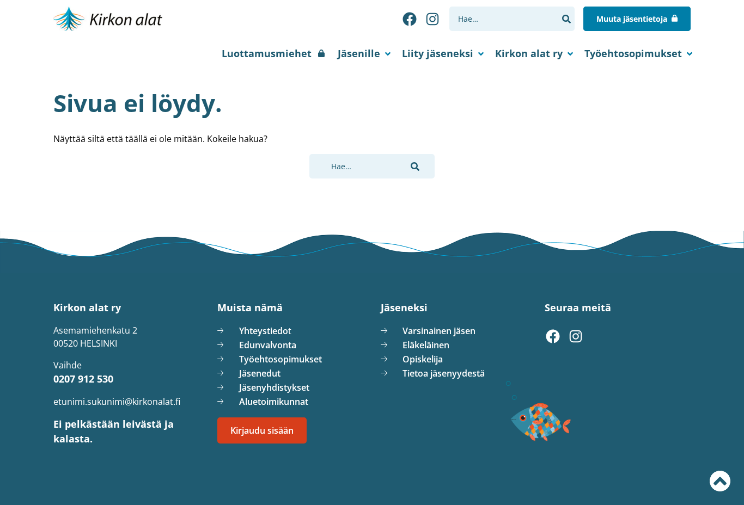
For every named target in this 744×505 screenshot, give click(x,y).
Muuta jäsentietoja (631, 19)
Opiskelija (423, 359)
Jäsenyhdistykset (274, 387)
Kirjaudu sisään (262, 430)
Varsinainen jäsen (439, 331)
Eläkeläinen (426, 345)
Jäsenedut (259, 373)
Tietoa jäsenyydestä (444, 373)
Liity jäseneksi (437, 53)
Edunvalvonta (267, 345)
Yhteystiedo (263, 331)
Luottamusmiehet (267, 53)
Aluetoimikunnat (273, 402)
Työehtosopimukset (633, 53)
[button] (566, 19)
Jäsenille (359, 53)
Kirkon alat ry (529, 53)
